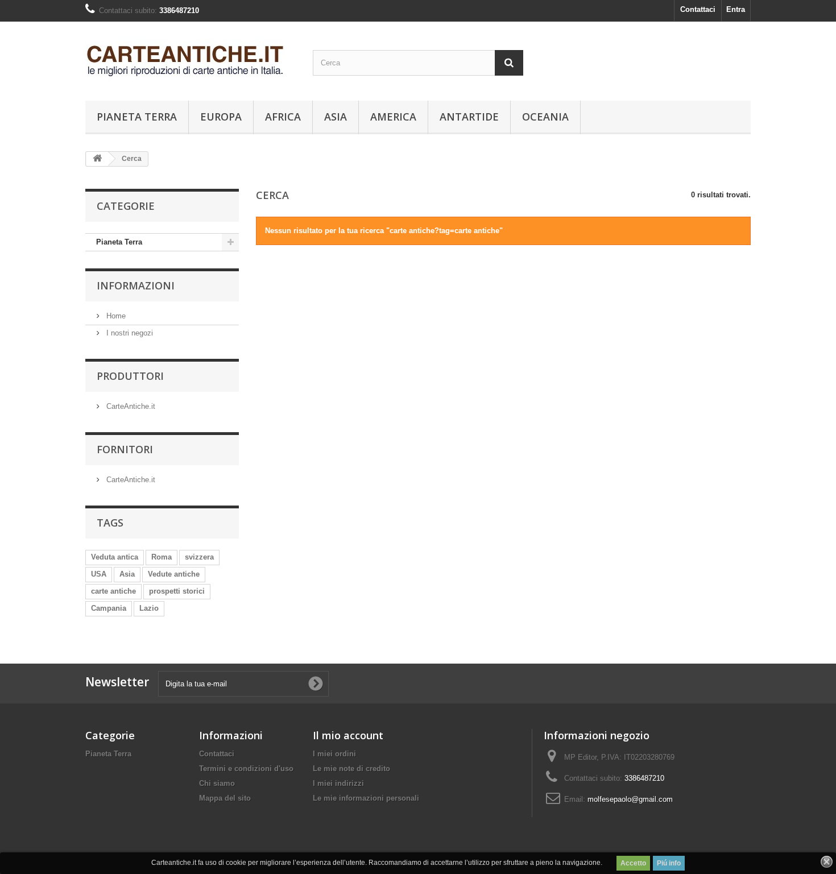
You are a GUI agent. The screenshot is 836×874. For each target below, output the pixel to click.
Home (115, 316)
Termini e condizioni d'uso (246, 768)
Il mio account (348, 735)
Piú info (669, 863)
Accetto (633, 863)
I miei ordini (334, 753)
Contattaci (697, 9)
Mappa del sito (225, 798)
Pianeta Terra (137, 116)
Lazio (149, 608)
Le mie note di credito (351, 768)
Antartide (469, 116)
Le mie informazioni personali (366, 798)
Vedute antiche (174, 574)
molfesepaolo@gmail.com (630, 799)
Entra (735, 9)
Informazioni (136, 285)
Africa (283, 116)
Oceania (545, 116)
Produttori (130, 376)
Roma (161, 557)
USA (98, 574)
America (393, 116)
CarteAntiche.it (129, 406)
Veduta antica (114, 557)
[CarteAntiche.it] (190, 58)
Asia (335, 116)
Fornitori (125, 449)
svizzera (199, 557)
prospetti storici (177, 591)
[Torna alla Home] (97, 159)
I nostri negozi (128, 333)
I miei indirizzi (338, 783)
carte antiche (113, 591)
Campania (108, 608)
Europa (221, 116)
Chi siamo (217, 783)
